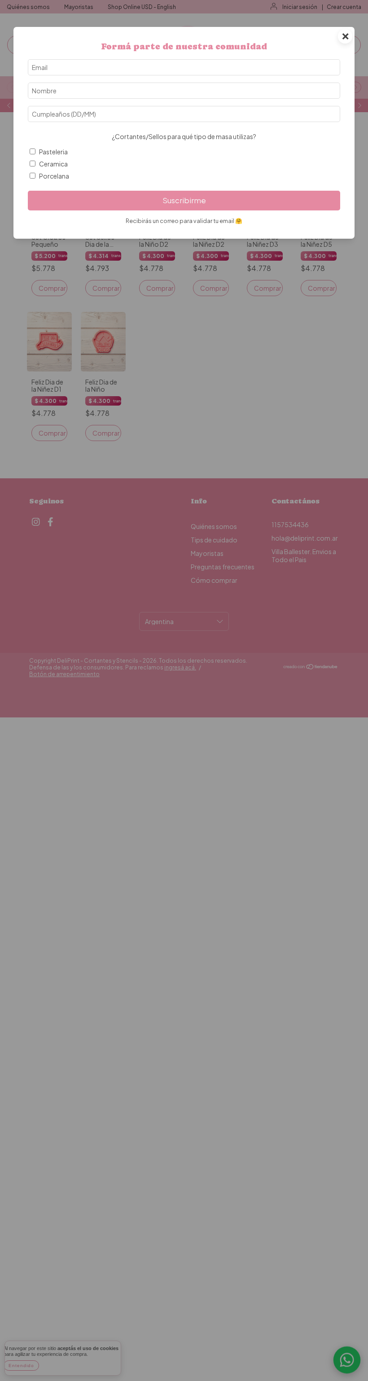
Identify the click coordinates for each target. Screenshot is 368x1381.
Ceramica (53, 164)
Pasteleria (53, 152)
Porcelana (54, 176)
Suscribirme (184, 200)
